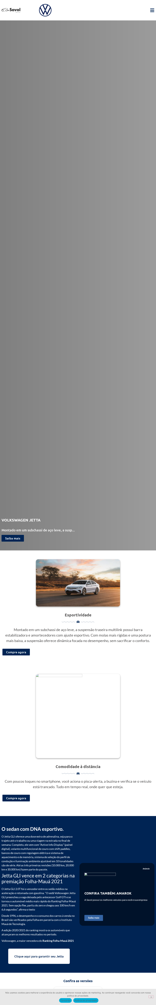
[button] (93, 918)
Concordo (65, 1000)
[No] (151, 996)
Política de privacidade (86, 1000)
